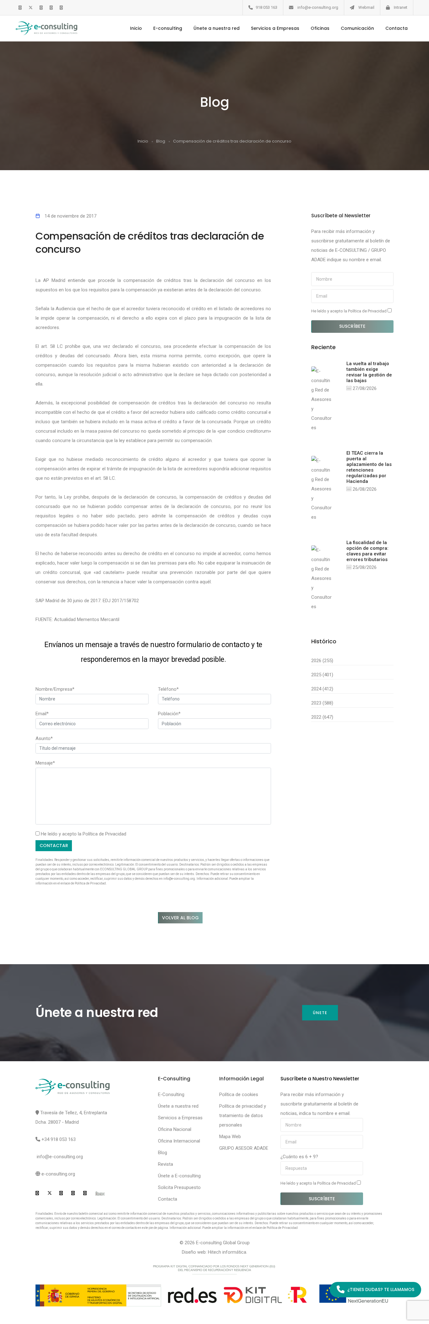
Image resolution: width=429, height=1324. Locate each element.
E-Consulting (171, 1094)
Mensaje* (45, 763)
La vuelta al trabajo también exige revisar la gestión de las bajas (369, 372)
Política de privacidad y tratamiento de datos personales (242, 1115)
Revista (165, 1164)
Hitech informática (227, 1252)
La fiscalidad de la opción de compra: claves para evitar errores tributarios (367, 551)
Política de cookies (238, 1094)
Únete (320, 1013)
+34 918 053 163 (58, 1139)
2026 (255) (322, 660)
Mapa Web (230, 1136)
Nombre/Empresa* (54, 689)
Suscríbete (352, 326)
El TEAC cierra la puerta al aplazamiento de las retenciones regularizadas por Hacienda (369, 467)
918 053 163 (266, 7)
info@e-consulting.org (317, 7)
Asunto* (44, 738)
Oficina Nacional (174, 1129)
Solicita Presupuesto (179, 1187)
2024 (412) (322, 689)
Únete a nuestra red (216, 28)
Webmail (366, 7)
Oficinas (320, 28)
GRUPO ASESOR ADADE (243, 1148)
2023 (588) (322, 703)
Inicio (136, 28)
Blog (160, 141)
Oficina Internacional (179, 1141)
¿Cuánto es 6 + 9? (299, 1156)
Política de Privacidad (104, 834)
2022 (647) (322, 717)
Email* (42, 713)
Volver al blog (180, 918)
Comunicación (357, 28)
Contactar (54, 845)
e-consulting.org (58, 1174)
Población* (169, 713)
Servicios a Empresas (275, 28)
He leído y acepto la (349, 311)
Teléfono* (168, 689)
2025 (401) (322, 675)
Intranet (400, 7)
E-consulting (167, 28)
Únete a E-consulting (179, 1176)
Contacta (396, 28)
